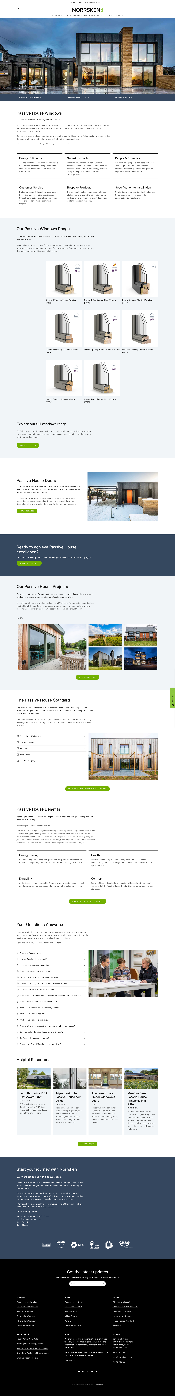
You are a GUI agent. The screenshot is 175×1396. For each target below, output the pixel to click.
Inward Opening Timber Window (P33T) (102, 350)
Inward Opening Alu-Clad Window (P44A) (137, 301)
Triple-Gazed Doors (73, 1307)
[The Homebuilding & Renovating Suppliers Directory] (46, 1245)
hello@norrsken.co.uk (77, 97)
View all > (117, 1326)
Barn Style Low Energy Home (30, 1344)
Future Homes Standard (123, 1321)
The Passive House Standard (125, 1307)
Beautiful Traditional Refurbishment (32, 1348)
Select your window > (26, 1326)
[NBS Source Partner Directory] (77, 1245)
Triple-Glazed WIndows (27, 1307)
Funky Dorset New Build (27, 1339)
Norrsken (79, 1384)
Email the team (55, 943)
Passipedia (37, 826)
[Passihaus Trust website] (94, 1245)
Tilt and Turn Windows (27, 1321)
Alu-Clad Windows (25, 1311)
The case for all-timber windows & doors (103, 1097)
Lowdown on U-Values (122, 1316)
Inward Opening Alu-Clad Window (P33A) (61, 400)
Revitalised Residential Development (33, 1353)
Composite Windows (26, 1316)
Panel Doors (70, 1321)
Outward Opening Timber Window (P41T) (61, 301)
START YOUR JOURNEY (29, 563)
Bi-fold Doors (71, 1311)
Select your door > (73, 1326)
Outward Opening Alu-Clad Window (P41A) (100, 301)
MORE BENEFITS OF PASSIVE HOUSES (87, 901)
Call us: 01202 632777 (29, 97)
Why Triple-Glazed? (121, 1302)
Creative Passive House (27, 1358)
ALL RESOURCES (87, 1144)
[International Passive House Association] (109, 1245)
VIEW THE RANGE (27, 511)
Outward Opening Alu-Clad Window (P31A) (100, 400)
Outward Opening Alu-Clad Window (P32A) (62, 351)
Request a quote (122, 97)
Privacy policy (99, 1384)
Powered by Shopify (87, 1384)
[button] (19, 9)
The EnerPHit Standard (123, 1311)
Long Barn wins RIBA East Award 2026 (33, 1095)
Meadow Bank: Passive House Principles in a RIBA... (137, 1099)
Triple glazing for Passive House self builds (68, 1097)
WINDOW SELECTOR (28, 445)
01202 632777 (47, 1207)
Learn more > (71, 1360)
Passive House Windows (27, 1302)
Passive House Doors (74, 1302)
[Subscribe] (103, 1283)
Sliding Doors (71, 1316)
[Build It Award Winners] (61, 1245)
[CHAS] (126, 1244)
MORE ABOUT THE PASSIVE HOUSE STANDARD (87, 789)
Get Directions (119, 1352)
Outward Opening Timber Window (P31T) (137, 351)
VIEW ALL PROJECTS (87, 677)
